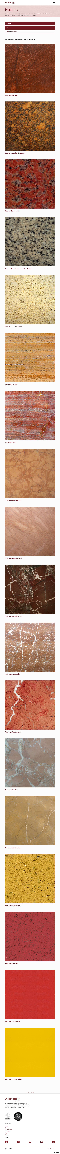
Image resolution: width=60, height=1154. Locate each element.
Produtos (7, 1127)
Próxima (32, 1092)
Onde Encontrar (8, 1129)
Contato (7, 1134)
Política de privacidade (51, 1148)
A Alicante (7, 1131)
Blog (6, 1133)
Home (6, 1126)
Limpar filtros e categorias (12, 31)
